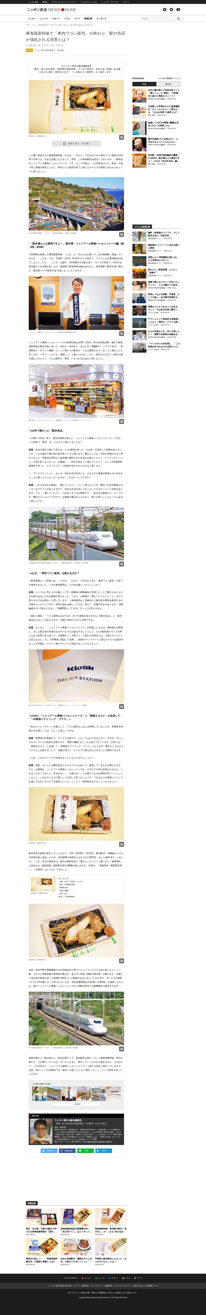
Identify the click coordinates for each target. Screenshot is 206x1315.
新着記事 (88, 18)
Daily (144, 84)
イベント (126, 2)
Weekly (168, 84)
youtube (178, 9)
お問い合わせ (138, 1286)
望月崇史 (60, 50)
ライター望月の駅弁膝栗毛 (45, 50)
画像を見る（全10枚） (79, 143)
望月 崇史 (32, 45)
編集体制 (108, 1286)
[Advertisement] (156, 49)
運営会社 (85, 1286)
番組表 (44, 2)
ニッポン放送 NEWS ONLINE (57, 9)
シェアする (67, 1151)
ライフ (77, 18)
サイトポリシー (97, 1286)
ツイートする (49, 1151)
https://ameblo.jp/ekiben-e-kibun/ (99, 1142)
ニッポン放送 (33, 2)
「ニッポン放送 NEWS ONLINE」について (63, 1286)
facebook (164, 9)
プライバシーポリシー (122, 1286)
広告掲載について (152, 1286)
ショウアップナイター (110, 2)
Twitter (171, 9)
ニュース (44, 18)
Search (178, 18)
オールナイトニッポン (89, 2)
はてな (103, 1151)
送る (85, 1151)
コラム (67, 18)
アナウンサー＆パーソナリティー (64, 2)
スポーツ (56, 18)
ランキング (101, 18)
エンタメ (32, 18)
